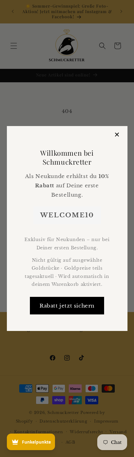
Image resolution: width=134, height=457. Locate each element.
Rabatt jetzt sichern (67, 305)
